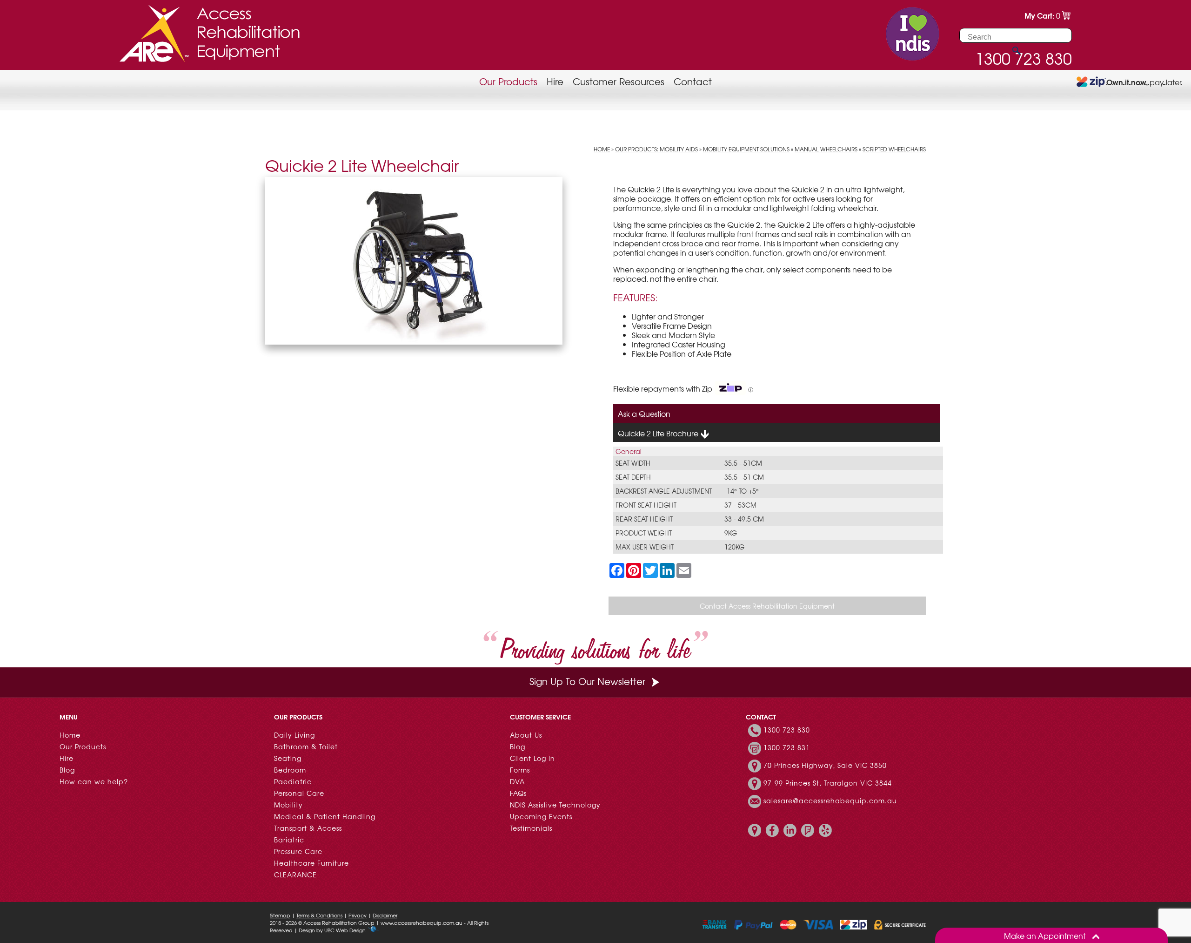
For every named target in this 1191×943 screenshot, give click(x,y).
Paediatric (293, 781)
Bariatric (289, 839)
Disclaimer (385, 915)
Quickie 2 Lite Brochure (659, 433)
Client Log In (532, 758)
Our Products (508, 81)
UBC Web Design (345, 930)
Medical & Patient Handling (324, 816)
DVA (517, 781)
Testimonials (531, 828)
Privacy (357, 915)
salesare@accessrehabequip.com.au (830, 800)
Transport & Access (308, 828)
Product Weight (644, 532)
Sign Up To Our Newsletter (587, 681)
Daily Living (294, 734)
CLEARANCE (295, 874)
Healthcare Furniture (311, 863)
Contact (693, 81)
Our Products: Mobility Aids (656, 149)
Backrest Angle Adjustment (664, 490)
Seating (287, 758)
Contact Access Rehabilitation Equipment (767, 606)
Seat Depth (633, 477)
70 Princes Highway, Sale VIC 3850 (825, 765)
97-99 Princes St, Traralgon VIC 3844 (827, 782)
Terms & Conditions (319, 915)
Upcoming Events (541, 816)
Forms (520, 769)
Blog (67, 769)
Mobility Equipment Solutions (746, 149)
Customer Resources (618, 81)
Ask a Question (644, 413)
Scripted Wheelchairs (894, 149)
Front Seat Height (646, 504)
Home (602, 149)
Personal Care (299, 793)
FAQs (518, 793)
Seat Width (633, 463)
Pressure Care (298, 851)
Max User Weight (645, 546)
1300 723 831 (786, 747)
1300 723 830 (786, 729)
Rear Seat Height (644, 518)
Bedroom (290, 769)
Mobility (288, 804)
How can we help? (94, 781)
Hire (555, 81)
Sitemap (280, 915)
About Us (526, 734)
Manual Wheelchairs (826, 149)
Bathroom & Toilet (306, 746)
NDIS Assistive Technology (555, 804)
